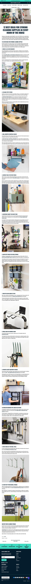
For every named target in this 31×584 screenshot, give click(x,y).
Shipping (17, 553)
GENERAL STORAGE (20, 5)
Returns (17, 554)
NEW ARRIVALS (5, 5)
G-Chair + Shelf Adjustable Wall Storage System (12, 372)
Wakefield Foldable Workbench (7, 96)
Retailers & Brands (4, 569)
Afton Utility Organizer (16, 177)
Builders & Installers (4, 567)
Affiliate (17, 570)
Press (17, 569)
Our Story (17, 566)
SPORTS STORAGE (14, 5)
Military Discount (18, 557)
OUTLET (18, 7)
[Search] (1, 2)
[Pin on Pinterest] (5, 536)
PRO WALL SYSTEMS (14, 7)
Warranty (17, 556)
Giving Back (17, 567)
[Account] (27, 2)
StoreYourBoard (4, 579)
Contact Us (17, 560)
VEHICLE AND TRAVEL (25, 5)
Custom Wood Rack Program (5, 571)
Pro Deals (3, 570)
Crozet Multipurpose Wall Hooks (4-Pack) (10, 449)
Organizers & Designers (4, 566)
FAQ (16, 559)
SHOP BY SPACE (9, 5)
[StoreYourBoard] (15, 2)
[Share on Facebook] (4, 536)
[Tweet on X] (3, 536)
